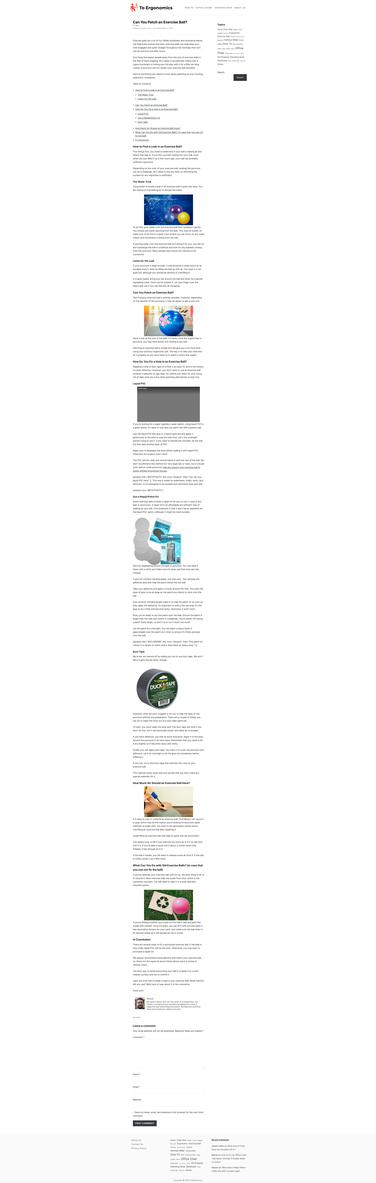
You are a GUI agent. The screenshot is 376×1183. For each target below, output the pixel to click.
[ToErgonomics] (152, 8)
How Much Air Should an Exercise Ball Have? (157, 128)
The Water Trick (146, 94)
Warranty (243, 61)
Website (137, 1099)
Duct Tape (143, 122)
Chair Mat (228, 29)
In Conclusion (142, 140)
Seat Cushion (236, 53)
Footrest (233, 36)
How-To (227, 43)
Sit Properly (223, 57)
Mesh (233, 48)
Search (220, 72)
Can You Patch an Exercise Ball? (151, 105)
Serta (242, 53)
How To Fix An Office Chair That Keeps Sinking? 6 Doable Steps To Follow (229, 1158)
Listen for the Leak (147, 99)
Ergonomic (234, 33)
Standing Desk (237, 57)
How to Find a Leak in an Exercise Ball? (154, 90)
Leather (228, 48)
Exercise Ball (223, 36)
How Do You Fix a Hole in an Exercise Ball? (156, 109)
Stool (229, 61)
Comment (138, 1037)
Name (137, 1074)
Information (137, 1017)
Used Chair (236, 61)
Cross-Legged (197, 1140)
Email (136, 1087)
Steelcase (222, 60)
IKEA (234, 44)
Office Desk (229, 53)
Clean (235, 30)
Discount (226, 33)
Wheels (220, 64)
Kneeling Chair (190, 1155)
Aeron (220, 29)
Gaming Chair (240, 36)
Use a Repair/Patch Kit (149, 118)
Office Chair (189, 1159)
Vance (137, 25)
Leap (223, 48)
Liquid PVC (143, 113)
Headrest (220, 40)
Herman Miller (231, 40)
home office (191, 1151)
